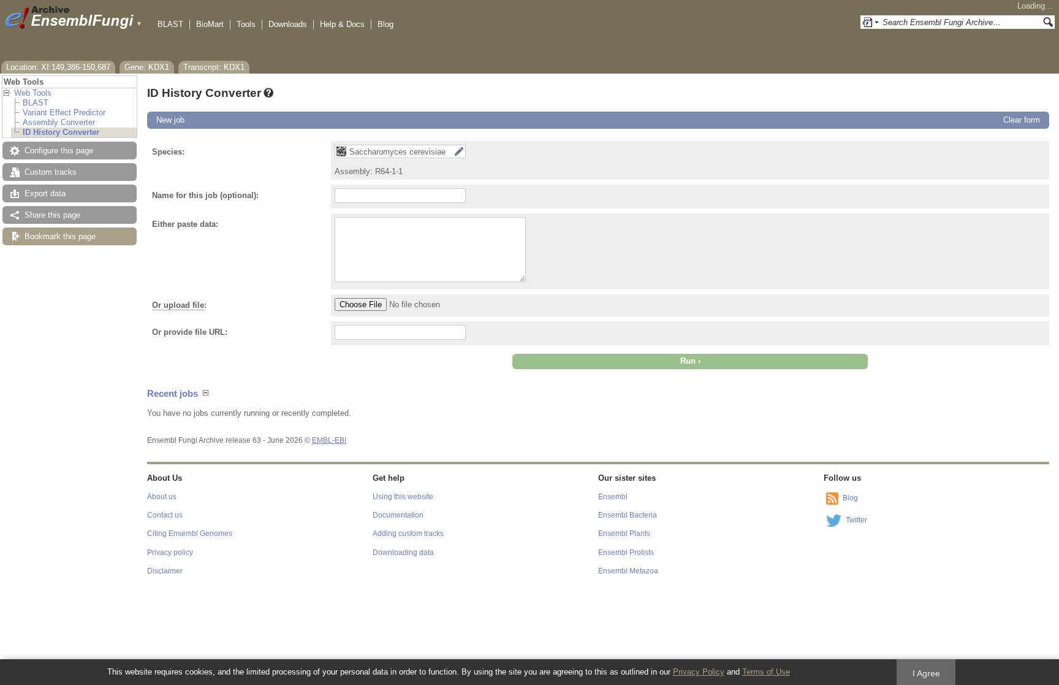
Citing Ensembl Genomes (189, 533)
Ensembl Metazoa (628, 571)
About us (161, 496)
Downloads (287, 24)
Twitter (856, 520)
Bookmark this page (60, 236)
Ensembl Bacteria (627, 515)
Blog (385, 24)
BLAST (170, 24)
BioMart (210, 24)
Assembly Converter (59, 122)
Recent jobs (172, 393)
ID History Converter (61, 132)
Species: (168, 151)
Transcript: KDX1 (214, 67)
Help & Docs (342, 24)
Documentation (398, 515)
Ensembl (613, 496)
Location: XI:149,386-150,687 (58, 67)
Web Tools (32, 93)
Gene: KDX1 (146, 67)
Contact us (165, 515)
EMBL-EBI (329, 440)
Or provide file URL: (189, 332)
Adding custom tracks (408, 533)
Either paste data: (185, 224)
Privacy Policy (698, 671)
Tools (246, 24)
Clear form (1021, 119)
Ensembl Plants (624, 533)
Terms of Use (766, 671)
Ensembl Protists (626, 552)
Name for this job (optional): (205, 195)
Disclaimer (165, 571)
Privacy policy (170, 552)
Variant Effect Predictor (64, 112)
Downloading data (403, 552)
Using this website (403, 496)
